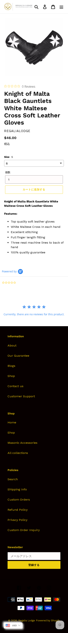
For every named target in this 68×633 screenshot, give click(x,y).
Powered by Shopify (48, 620)
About (12, 345)
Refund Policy (18, 509)
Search (13, 479)
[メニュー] (61, 6)
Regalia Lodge (26, 620)
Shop (11, 376)
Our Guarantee (18, 355)
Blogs (11, 366)
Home (12, 422)
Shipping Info (17, 489)
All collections (18, 453)
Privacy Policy (17, 520)
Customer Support (21, 396)
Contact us (15, 386)
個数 (7, 172)
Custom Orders (19, 499)
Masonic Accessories (22, 443)
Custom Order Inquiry (24, 530)
